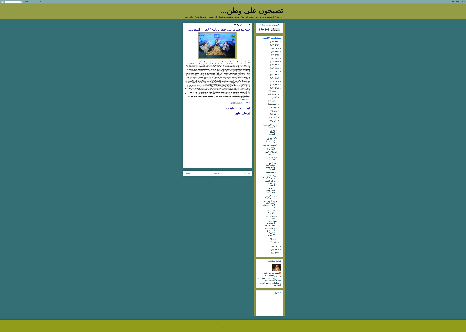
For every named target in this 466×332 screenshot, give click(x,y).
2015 (276, 78)
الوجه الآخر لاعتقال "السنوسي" (270, 153)
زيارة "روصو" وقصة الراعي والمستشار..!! (271, 140)
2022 (276, 55)
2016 (276, 75)
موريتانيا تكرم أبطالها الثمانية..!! (270, 177)
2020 (276, 62)
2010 (276, 250)
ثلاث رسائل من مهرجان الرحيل (270, 197)
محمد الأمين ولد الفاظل (270, 273)
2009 (276, 253)
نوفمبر (274, 94)
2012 (276, 88)
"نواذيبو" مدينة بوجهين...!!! (272, 211)
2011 (276, 246)
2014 (276, 81)
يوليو (275, 107)
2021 (276, 58)
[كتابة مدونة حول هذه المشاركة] (238, 103)
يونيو (275, 111)
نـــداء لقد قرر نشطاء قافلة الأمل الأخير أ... (271, 190)
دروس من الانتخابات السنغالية (273, 132)
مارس (274, 121)
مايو (275, 114)
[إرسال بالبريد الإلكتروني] (240, 103)
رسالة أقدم (187, 173)
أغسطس (273, 104)
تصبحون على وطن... (252, 11)
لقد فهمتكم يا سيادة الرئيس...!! (270, 126)
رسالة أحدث (247, 173)
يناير (275, 242)
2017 (276, 71)
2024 (276, 48)
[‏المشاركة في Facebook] (234, 103)
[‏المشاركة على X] (236, 103)
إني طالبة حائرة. (271, 172)
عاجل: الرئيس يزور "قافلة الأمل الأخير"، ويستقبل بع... (270, 204)
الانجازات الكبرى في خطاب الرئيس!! (271, 183)
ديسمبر (274, 91)
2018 (276, 68)
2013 (276, 85)
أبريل (274, 117)
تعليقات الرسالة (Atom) (214, 177)
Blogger (224, 327)
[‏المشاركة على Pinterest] (231, 103)
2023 (276, 52)
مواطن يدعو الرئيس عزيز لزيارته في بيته (271, 223)
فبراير (274, 239)
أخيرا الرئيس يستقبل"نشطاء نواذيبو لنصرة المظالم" (271, 166)
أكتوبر (274, 97)
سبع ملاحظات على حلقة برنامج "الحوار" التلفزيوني (270, 232)
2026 (276, 42)
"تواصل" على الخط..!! (272, 159)
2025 (276, 45)
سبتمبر (274, 101)
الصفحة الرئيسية (217, 173)
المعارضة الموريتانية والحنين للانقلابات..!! (270, 147)
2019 (276, 65)
